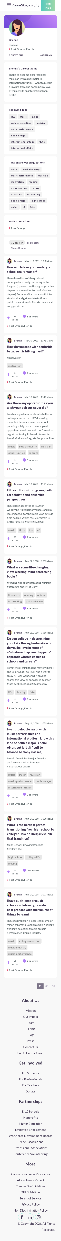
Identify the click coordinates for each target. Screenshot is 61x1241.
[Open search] (37, 5)
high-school (38, 200)
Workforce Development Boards (30, 1136)
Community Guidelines (30, 1186)
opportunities (19, 188)
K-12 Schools (30, 1111)
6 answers (32, 372)
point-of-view (34, 601)
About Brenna (18, 247)
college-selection (21, 122)
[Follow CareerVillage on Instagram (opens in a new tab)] (38, 1216)
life (10, 692)
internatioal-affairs (22, 148)
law (13, 116)
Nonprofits (30, 1117)
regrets (33, 452)
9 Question (17, 242)
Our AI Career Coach (30, 1053)
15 (40, 986)
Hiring (30, 1029)
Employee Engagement (30, 1129)
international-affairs (22, 141)
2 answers (32, 537)
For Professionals (30, 1079)
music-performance (22, 129)
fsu (31, 530)
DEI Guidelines (30, 1192)
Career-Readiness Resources (30, 1174)
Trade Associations (30, 1142)
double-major (18, 135)
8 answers (32, 608)
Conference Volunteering (31, 1154)
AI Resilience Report (30, 1180)
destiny (20, 692)
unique (41, 595)
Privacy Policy (30, 1204)
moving (12, 863)
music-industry (31, 169)
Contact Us (30, 1047)
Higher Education (30, 1123)
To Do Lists (33, 242)
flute (42, 141)
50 (53, 986)
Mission (30, 1010)
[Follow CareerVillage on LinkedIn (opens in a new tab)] (30, 1216)
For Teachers (30, 1085)
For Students (30, 1073)
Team (30, 1022)
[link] (30, 294)
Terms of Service (30, 1198)
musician (41, 122)
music (23, 116)
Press (30, 1041)
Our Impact (30, 1016)
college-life (33, 857)
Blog (30, 1035)
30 (46, 986)
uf (24, 207)
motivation (17, 181)
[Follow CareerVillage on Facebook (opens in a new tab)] (21, 1216)
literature (16, 194)
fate (32, 207)
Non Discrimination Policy (31, 1210)
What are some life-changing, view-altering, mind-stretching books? (29, 571)
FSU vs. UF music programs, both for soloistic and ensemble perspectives (29, 494)
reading (33, 181)
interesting (33, 194)
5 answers (32, 316)
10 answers (33, 870)
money (35, 188)
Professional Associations (30, 1148)
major (35, 116)
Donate (30, 1091)
